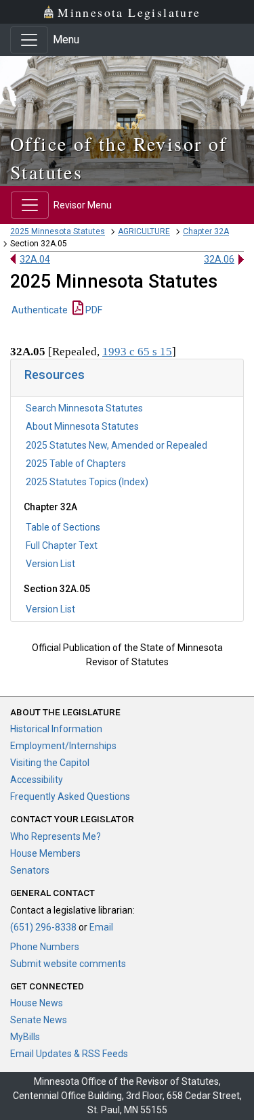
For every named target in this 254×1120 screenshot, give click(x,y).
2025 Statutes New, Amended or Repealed (116, 445)
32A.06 (219, 259)
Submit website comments (68, 963)
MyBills (25, 1036)
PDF (92, 310)
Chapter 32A (206, 231)
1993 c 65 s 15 (137, 351)
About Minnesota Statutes (82, 426)
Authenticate (40, 310)
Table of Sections (63, 527)
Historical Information (56, 728)
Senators (29, 870)
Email (101, 927)
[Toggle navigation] (29, 39)
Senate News (38, 1019)
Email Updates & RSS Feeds (69, 1053)
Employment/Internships (63, 745)
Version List (50, 563)
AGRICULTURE (144, 231)
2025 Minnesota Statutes (57, 231)
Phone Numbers (44, 946)
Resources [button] (54, 374)
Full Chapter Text (62, 545)
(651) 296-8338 (43, 927)
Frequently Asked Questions (70, 796)
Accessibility (36, 779)
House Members (45, 853)
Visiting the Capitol (49, 762)
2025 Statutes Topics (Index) (87, 481)
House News (36, 1003)
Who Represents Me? (55, 836)
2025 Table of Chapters (76, 463)
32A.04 (35, 259)
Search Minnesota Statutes (84, 408)
